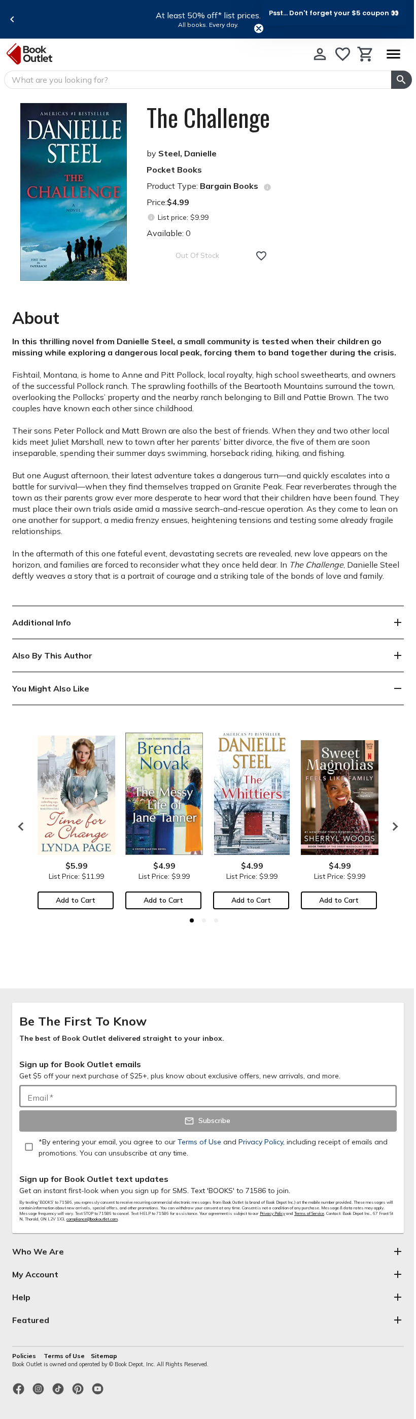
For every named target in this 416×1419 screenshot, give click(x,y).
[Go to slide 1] (192, 920)
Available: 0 (169, 233)
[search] (401, 80)
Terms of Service (309, 1213)
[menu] (393, 54)
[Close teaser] (259, 28)
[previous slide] (12, 19)
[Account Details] (319, 54)
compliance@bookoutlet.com (92, 1219)
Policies (25, 1356)
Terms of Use (64, 1356)
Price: (168, 202)
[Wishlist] (342, 54)
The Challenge (208, 117)
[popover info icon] (267, 187)
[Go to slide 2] (204, 920)
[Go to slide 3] (216, 920)
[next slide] (392, 826)
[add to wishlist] (261, 256)
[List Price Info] (151, 217)
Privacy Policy (272, 1213)
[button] (334, 12)
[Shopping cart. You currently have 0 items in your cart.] (365, 54)
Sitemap (104, 1356)
